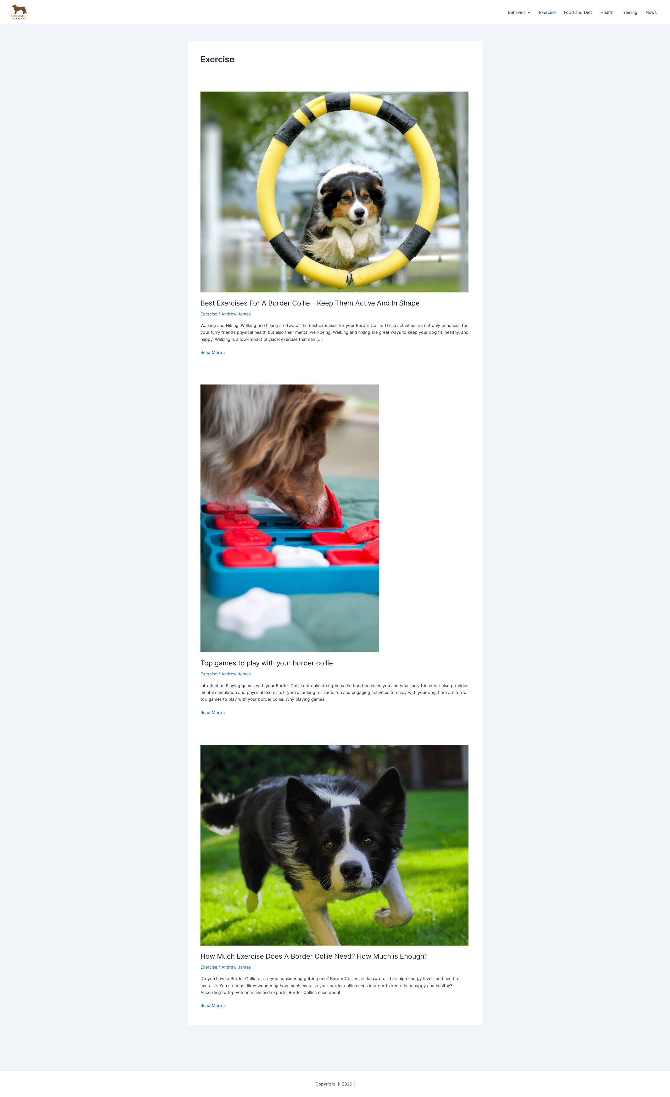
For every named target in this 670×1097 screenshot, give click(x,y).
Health (606, 12)
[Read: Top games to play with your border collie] (289, 518)
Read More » (213, 352)
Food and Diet (578, 12)
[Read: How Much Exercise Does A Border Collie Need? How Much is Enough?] (334, 844)
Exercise (547, 12)
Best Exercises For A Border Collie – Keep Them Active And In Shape (310, 303)
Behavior (516, 12)
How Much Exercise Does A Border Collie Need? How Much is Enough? (314, 956)
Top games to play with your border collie (266, 663)
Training (629, 12)
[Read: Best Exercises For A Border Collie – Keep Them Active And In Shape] (334, 191)
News (651, 12)
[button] (528, 12)
